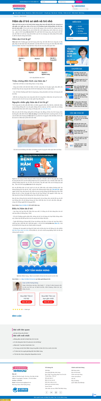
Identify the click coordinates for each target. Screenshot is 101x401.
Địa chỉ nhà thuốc (75, 372)
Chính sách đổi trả (76, 376)
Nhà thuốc (75, 13)
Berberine (28, 13)
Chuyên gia (47, 13)
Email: (13, 382)
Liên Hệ (73, 378)
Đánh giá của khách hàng (51, 384)
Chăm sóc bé (66, 13)
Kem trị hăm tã (23, 205)
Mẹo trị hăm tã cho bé (28, 279)
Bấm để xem (26, 302)
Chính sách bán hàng (76, 374)
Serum (23, 13)
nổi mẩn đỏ (55, 189)
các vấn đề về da (46, 109)
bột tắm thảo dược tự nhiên (20, 230)
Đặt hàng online (75, 370)
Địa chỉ (14, 374)
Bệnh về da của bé (37, 13)
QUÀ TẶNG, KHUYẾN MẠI (77, 382)
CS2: (13, 378)
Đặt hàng (81, 13)
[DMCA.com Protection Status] (5, 399)
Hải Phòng (81, 28)
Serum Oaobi (48, 386)
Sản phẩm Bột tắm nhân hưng (52, 372)
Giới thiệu (47, 370)
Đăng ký (79, 2)
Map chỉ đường (75, 380)
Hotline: (14, 380)
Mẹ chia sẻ (54, 13)
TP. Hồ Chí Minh (82, 33)
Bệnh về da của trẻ (50, 380)
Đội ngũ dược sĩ (49, 378)
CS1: (13, 376)
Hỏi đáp (60, 13)
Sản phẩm (18, 13)
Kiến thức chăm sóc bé (50, 382)
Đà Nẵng (80, 31)
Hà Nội (80, 26)
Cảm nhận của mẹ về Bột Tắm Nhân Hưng (55, 388)
